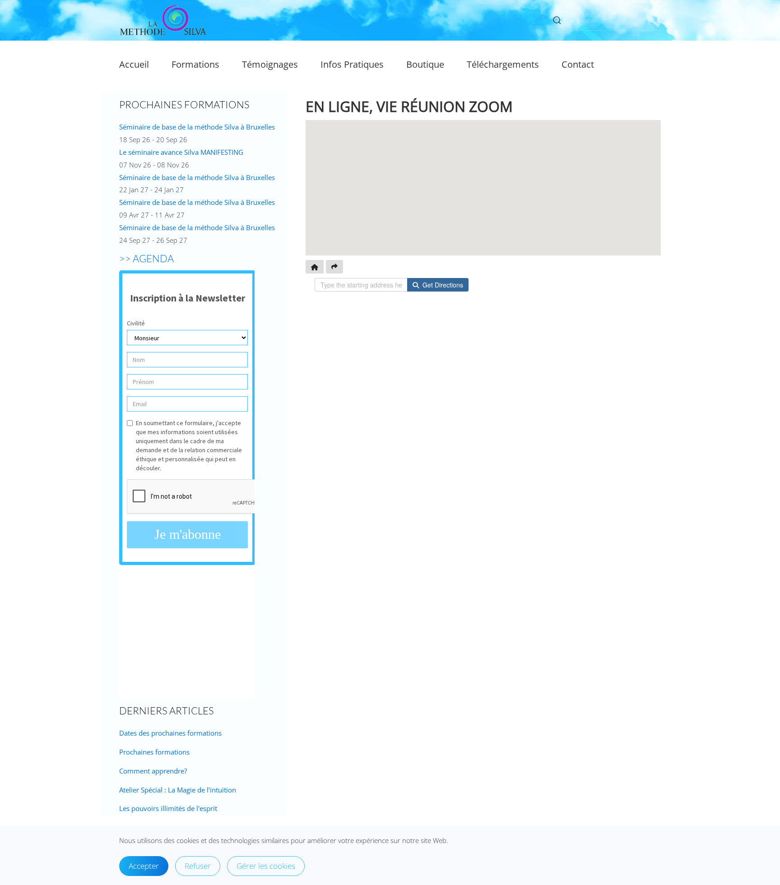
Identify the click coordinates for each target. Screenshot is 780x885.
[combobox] (606, 20)
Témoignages (270, 64)
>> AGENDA (146, 258)
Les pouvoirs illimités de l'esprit (168, 808)
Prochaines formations (154, 751)
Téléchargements (503, 64)
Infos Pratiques (352, 64)
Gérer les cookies (266, 866)
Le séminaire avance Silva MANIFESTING (181, 152)
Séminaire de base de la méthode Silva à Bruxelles (197, 126)
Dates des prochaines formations (170, 732)
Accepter (144, 866)
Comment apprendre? (153, 770)
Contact (578, 64)
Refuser (198, 866)
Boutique (425, 64)
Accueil (134, 64)
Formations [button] (195, 64)
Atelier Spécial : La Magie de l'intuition (177, 789)
